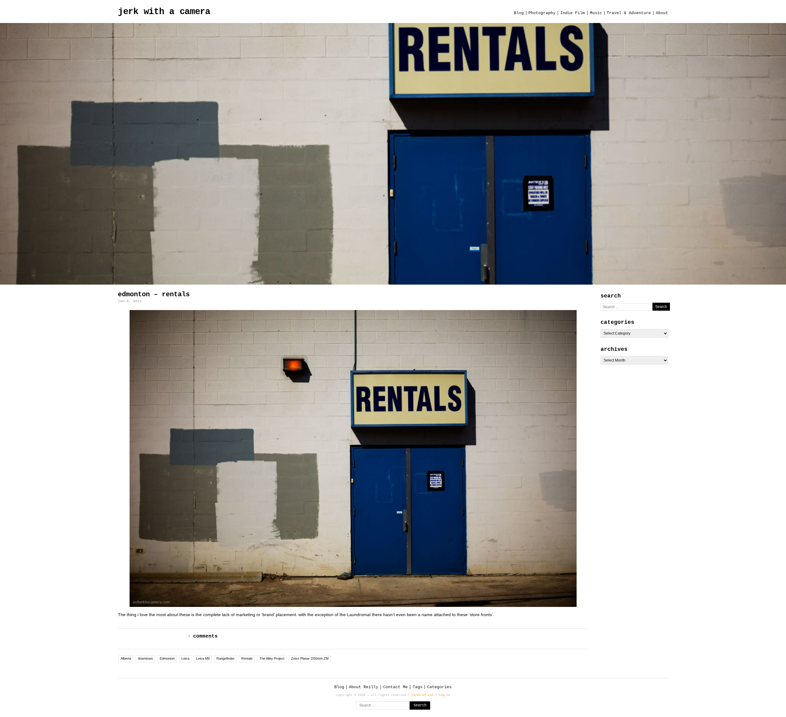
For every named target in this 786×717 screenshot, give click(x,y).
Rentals (247, 658)
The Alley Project (271, 658)
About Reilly (363, 687)
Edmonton (167, 658)
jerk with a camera (164, 12)
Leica (185, 658)
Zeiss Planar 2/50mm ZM (310, 658)
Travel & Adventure (629, 13)
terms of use (422, 695)
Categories (439, 687)
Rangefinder (225, 658)
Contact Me (395, 687)
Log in (444, 695)
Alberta (126, 658)
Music (596, 13)
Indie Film (572, 13)
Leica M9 (203, 658)
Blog (519, 13)
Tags (417, 687)
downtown (145, 658)
